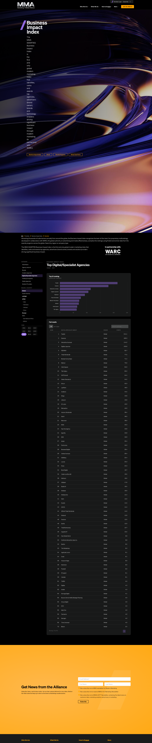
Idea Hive (63, 610)
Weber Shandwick (66, 379)
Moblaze (63, 491)
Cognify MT (64, 532)
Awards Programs (60, 155)
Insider (63, 589)
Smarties (27, 236)
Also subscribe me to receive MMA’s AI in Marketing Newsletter (99, 692)
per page (56, 326)
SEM (62, 437)
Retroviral (63, 420)
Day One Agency (65, 429)
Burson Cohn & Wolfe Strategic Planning (71, 598)
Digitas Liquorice (65, 346)
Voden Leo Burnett (66, 474)
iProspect (63, 573)
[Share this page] (130, 86)
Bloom (63, 627)
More (117, 7)
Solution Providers (27, 284)
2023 (34, 328)
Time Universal (65, 622)
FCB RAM (63, 350)
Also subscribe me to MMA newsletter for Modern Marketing (98, 688)
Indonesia (25, 305)
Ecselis (63, 503)
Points (119, 330)
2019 (23, 334)
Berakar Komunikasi (66, 359)
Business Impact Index (35, 155)
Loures (63, 462)
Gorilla (63, 524)
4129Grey (63, 458)
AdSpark (63, 482)
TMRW (63, 581)
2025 (23, 328)
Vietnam (25, 307)
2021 (29, 331)
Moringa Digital (65, 594)
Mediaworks (64, 495)
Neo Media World (65, 536)
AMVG (63, 507)
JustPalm (63, 388)
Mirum (63, 383)
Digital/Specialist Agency (69, 330)
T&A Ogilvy (64, 371)
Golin (62, 499)
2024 (29, 328)
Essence (63, 338)
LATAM (24, 296)
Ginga (62, 396)
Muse (62, 466)
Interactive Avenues (66, 342)
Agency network (26, 267)
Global (24, 291)
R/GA (62, 425)
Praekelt (63, 569)
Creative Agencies (27, 273)
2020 (34, 331)
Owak (62, 557)
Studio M (63, 486)
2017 (34, 334)
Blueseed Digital (65, 449)
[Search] (131, 2)
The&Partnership (65, 528)
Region (106, 330)
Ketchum (63, 478)
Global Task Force (76, 155)
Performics (64, 445)
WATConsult (64, 375)
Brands (24, 270)
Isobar (63, 441)
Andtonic (63, 392)
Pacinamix (64, 614)
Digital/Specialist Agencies (29, 276)
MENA (25, 321)
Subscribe (125, 2)
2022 (23, 331)
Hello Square (64, 367)
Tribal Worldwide (65, 355)
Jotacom (63, 400)
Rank (51, 330)
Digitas (63, 585)
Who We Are (84, 6)
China (24, 310)
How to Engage (106, 6)
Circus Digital (64, 602)
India (24, 302)
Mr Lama (63, 404)
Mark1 (62, 416)
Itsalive (63, 544)
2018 (29, 334)
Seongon (63, 618)
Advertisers (25, 265)
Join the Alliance (127, 6)
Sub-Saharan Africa (28, 318)
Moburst (63, 515)
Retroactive (64, 408)
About (48, 155)
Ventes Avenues (65, 453)
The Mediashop (65, 548)
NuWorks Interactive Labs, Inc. (69, 540)
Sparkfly (63, 433)
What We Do (94, 6)
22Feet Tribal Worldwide (67, 511)
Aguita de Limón (65, 552)
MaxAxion (64, 565)
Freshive (63, 519)
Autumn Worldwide (66, 412)
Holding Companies (27, 278)
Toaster (63, 334)
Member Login (118, 2)
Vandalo (63, 577)
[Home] (22, 236)
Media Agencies (26, 281)
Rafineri (63, 363)
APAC (24, 299)
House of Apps (65, 561)
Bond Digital (64, 470)
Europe (24, 313)
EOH (62, 606)
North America (26, 293)
